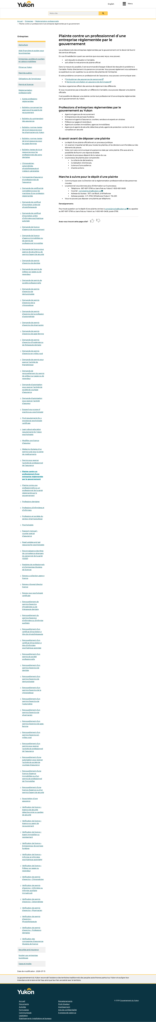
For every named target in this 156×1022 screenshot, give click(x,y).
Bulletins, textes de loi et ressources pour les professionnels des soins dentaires (32, 153)
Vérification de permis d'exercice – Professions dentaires (31, 930)
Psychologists (27, 525)
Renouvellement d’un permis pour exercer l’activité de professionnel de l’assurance (32, 747)
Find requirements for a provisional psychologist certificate (32, 420)
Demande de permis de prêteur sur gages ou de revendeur (32, 271)
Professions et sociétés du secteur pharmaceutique (32, 517)
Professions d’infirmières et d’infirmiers (33, 509)
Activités (22, 1007)
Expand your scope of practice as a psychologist (32, 411)
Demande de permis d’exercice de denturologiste (30, 291)
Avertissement (64, 1007)
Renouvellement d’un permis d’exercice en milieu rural (31, 735)
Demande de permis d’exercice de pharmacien (33, 324)
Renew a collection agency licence (33, 577)
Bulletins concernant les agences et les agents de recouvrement (32, 110)
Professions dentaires (30, 502)
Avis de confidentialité (67, 1010)
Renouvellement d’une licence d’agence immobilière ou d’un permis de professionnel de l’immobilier (32, 776)
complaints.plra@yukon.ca (90, 191)
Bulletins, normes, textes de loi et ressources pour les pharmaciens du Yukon (33, 129)
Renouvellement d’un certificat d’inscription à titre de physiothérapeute (32, 631)
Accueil (20, 21)
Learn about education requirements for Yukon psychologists (32, 432)
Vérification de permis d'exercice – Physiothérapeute (31, 919)
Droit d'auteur (64, 1004)
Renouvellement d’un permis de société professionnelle (31, 656)
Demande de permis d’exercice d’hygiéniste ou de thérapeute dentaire (32, 342)
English (111, 4)
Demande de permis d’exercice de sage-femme (33, 332)
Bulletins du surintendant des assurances (32, 120)
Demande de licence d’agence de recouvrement (33, 228)
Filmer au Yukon (25, 67)
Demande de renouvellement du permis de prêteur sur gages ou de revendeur (33, 375)
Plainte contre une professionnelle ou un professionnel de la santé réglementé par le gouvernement (32, 490)
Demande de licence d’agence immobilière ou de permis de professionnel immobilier (32, 239)
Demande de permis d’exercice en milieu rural (32, 352)
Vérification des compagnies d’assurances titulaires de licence (32, 941)
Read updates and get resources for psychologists (33, 543)
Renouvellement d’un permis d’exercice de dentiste (31, 667)
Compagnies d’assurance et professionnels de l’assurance (32, 179)
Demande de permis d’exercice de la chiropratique (30, 302)
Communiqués (25, 1013)
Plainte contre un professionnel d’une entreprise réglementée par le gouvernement (32, 475)
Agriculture (23, 45)
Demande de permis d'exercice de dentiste (31, 262)
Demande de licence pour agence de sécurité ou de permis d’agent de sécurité (33, 251)
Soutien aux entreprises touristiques (28, 956)
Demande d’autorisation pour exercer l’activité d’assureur (32, 400)
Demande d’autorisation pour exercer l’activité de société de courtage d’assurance (32, 388)
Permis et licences (26, 84)
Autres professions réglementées (29, 100)
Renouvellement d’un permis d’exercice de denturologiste (31, 679)
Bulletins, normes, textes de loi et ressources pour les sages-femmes (32, 141)
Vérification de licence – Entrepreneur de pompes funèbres (32, 845)
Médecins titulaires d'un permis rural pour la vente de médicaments (32, 451)
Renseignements (65, 1001)
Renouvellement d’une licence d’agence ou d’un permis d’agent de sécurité (33, 790)
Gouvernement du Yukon (129, 1000)
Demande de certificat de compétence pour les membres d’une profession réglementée (33, 192)
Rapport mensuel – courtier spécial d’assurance (30, 533)
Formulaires (24, 1010)
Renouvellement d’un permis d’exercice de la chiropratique (31, 690)
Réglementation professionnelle (47, 21)
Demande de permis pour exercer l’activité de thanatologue (33, 362)
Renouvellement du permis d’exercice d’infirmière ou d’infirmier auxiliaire (32, 619)
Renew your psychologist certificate (32, 594)
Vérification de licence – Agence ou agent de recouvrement (31, 823)
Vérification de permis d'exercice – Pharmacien (32, 909)
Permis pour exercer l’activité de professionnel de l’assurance (32, 462)
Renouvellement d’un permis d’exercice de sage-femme (33, 723)
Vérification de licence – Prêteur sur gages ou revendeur (31, 868)
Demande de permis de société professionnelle (32, 281)
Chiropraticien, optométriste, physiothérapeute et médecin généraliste (30, 167)
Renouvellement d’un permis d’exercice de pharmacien (31, 712)
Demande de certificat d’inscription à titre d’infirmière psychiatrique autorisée (32, 217)
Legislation (23, 1016)
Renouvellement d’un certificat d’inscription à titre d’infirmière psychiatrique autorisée (31, 644)
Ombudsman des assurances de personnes (83, 79)
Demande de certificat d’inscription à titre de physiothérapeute (31, 204)
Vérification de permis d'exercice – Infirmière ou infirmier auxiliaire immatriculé (32, 889)
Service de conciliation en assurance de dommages (88, 82)
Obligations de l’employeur (30, 79)
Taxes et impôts (25, 964)
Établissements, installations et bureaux (35, 1019)
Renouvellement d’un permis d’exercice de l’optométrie (31, 701)
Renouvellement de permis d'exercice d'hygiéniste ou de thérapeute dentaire (30, 605)
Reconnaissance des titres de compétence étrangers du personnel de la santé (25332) (33, 555)
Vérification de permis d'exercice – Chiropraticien (33, 878)
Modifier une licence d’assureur (30, 442)
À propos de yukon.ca (67, 1013)
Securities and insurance (29, 950)
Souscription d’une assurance (30, 800)
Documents (24, 1004)
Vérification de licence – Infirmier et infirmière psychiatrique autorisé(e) (32, 857)
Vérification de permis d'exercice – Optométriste (32, 900)
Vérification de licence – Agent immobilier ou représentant (31, 834)
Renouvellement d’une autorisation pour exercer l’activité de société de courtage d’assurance (32, 761)
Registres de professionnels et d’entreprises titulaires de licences (33, 567)
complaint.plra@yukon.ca (115, 209)
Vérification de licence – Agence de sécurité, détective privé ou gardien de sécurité (33, 811)
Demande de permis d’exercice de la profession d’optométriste (33, 314)
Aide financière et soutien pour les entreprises (31, 52)
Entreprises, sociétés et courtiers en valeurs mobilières (31, 60)
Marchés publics (25, 73)
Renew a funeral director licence (32, 585)
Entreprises (29, 21)
